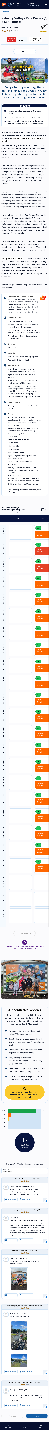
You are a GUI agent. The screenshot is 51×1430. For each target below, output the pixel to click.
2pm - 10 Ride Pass (3, 815)
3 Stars (4, 1119)
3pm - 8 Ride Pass (3, 849)
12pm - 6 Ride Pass (3, 682)
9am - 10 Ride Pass (3, 565)
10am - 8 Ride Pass (3, 599)
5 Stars (4, 1111)
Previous (12, 1416)
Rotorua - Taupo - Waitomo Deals (1, 11)
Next (37, 1416)
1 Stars (4, 1127)
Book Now (26, 933)
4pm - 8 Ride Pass (3, 899)
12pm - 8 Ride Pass (3, 699)
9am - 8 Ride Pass (3, 549)
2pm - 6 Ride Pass (3, 782)
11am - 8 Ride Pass (3, 649)
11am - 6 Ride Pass (3, 632)
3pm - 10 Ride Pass (3, 865)
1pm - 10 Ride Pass (3, 765)
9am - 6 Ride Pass (3, 532)
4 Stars (4, 1115)
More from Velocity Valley (11, 27)
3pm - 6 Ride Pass (3, 832)
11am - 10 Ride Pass (3, 665)
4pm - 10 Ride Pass (3, 915)
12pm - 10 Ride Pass (3, 716)
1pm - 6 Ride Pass (3, 732)
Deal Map (24, 1426)
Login (40, 1426)
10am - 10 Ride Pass (3, 615)
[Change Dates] (44, 509)
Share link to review (25, 1199)
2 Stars (4, 1123)
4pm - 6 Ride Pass (3, 882)
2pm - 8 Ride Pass (3, 799)
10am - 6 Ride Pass (3, 582)
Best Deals (8, 1426)
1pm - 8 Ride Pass (3, 749)
